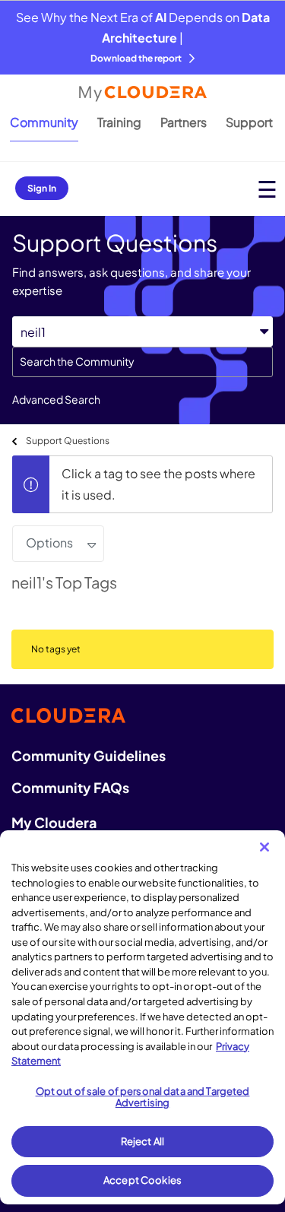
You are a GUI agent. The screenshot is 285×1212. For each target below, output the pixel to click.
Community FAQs (70, 787)
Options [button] (49, 542)
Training (119, 122)
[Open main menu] (267, 189)
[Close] (264, 847)
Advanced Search (56, 399)
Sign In (41, 188)
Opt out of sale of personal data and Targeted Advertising (143, 1097)
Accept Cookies (142, 1180)
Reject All (142, 1141)
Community (44, 122)
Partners (183, 122)
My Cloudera (54, 822)
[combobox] (142, 362)
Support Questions (67, 440)
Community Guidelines (88, 755)
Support (249, 122)
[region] (142, 1017)
